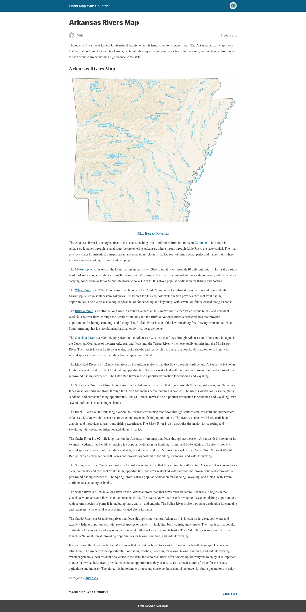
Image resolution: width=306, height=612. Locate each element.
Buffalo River (84, 311)
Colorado (201, 242)
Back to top (230, 593)
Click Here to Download (153, 233)
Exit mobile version (153, 606)
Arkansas (91, 45)
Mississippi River (86, 269)
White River (83, 290)
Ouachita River (85, 337)
